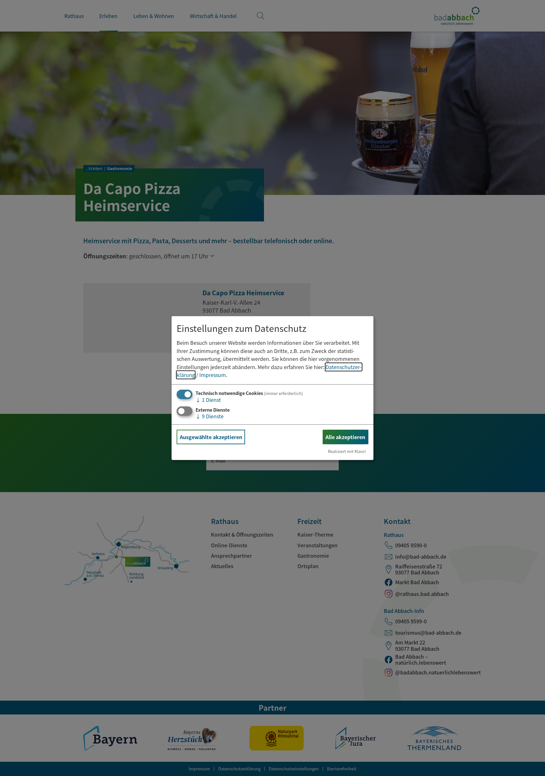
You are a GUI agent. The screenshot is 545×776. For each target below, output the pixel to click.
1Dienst (208, 399)
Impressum (212, 375)
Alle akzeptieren (345, 437)
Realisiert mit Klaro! (347, 451)
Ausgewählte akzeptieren (211, 437)
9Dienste (210, 416)
